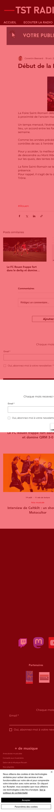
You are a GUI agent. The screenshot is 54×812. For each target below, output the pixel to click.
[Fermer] (49, 773)
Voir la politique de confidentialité (24, 791)
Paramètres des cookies (26, 806)
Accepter (26, 800)
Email (11, 403)
